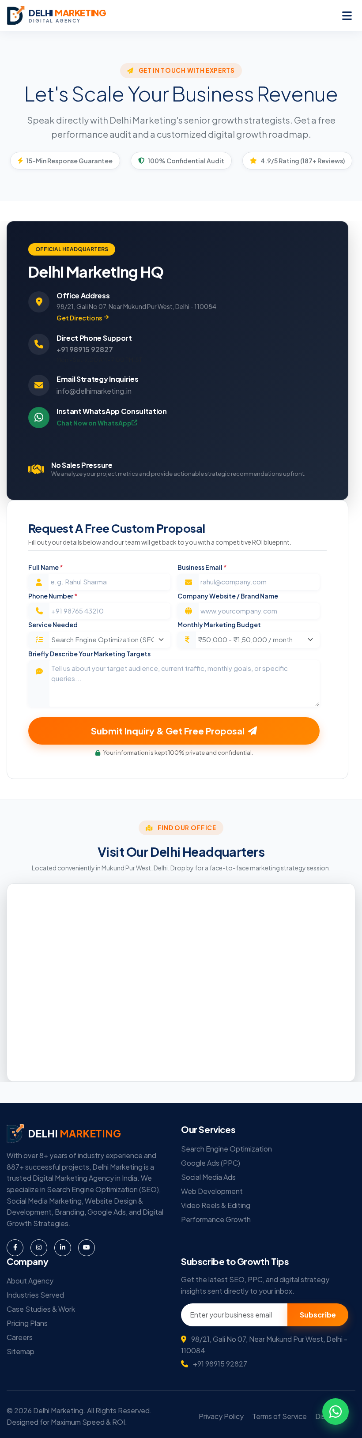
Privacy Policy (221, 1416)
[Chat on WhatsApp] (335, 1411)
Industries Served (35, 1294)
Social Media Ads (208, 1177)
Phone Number (53, 596)
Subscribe (318, 1314)
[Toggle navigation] (347, 15)
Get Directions (79, 318)
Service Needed (53, 625)
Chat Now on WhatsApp (94, 423)
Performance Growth (216, 1219)
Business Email (202, 567)
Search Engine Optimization (226, 1148)
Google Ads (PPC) (210, 1162)
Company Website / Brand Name (227, 596)
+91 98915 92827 (85, 349)
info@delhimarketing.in (94, 390)
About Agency (30, 1280)
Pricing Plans (27, 1323)
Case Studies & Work (41, 1309)
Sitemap (20, 1351)
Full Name (45, 567)
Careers (20, 1337)
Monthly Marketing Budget (219, 625)
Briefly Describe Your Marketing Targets (89, 654)
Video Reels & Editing (215, 1205)
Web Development (212, 1191)
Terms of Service (279, 1416)
